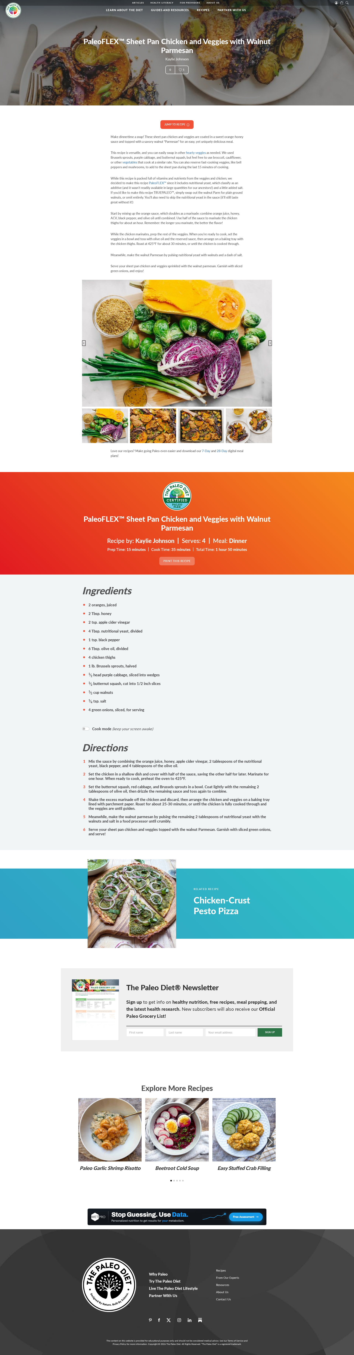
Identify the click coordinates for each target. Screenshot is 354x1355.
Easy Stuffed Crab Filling (243, 1168)
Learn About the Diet (124, 10)
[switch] (85, 729)
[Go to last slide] (84, 343)
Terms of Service (235, 1340)
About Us (212, 2)
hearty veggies (196, 153)
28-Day (222, 451)
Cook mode (122, 729)
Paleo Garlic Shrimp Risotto (110, 1168)
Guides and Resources (170, 10)
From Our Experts (227, 1277)
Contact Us (223, 1299)
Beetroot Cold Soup (177, 1168)
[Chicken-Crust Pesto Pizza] (141, 903)
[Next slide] (270, 343)
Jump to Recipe (175, 124)
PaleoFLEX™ (157, 183)
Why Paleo (158, 1274)
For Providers (190, 2)
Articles (138, 2)
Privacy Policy (119, 1344)
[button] (105, 426)
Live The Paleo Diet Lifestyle (173, 1288)
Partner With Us (232, 10)
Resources (222, 1284)
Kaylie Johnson (177, 59)
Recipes (203, 10)
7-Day (206, 451)
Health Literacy (161, 2)
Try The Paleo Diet (165, 1281)
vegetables (129, 162)
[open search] (347, 2)
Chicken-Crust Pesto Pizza (222, 905)
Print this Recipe (177, 561)
